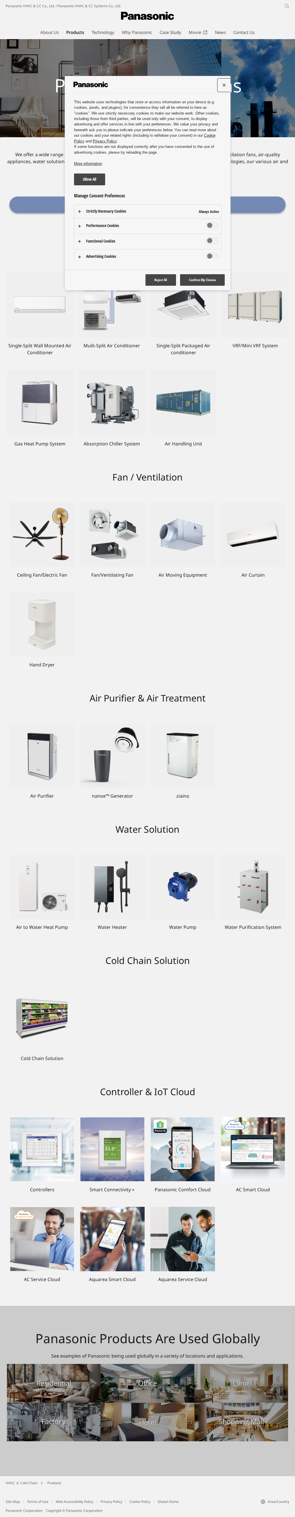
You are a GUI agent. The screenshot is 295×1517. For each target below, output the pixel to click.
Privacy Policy (111, 1501)
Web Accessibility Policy (74, 1501)
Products (54, 1482)
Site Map (13, 1501)
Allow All (89, 179)
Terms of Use (37, 1501)
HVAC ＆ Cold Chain (21, 1482)
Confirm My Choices (202, 279)
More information (88, 163)
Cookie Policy (139, 1501)
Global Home (168, 1501)
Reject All (160, 279)
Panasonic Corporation (24, 1510)
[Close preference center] (224, 85)
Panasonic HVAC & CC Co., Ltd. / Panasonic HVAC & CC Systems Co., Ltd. (63, 5)
